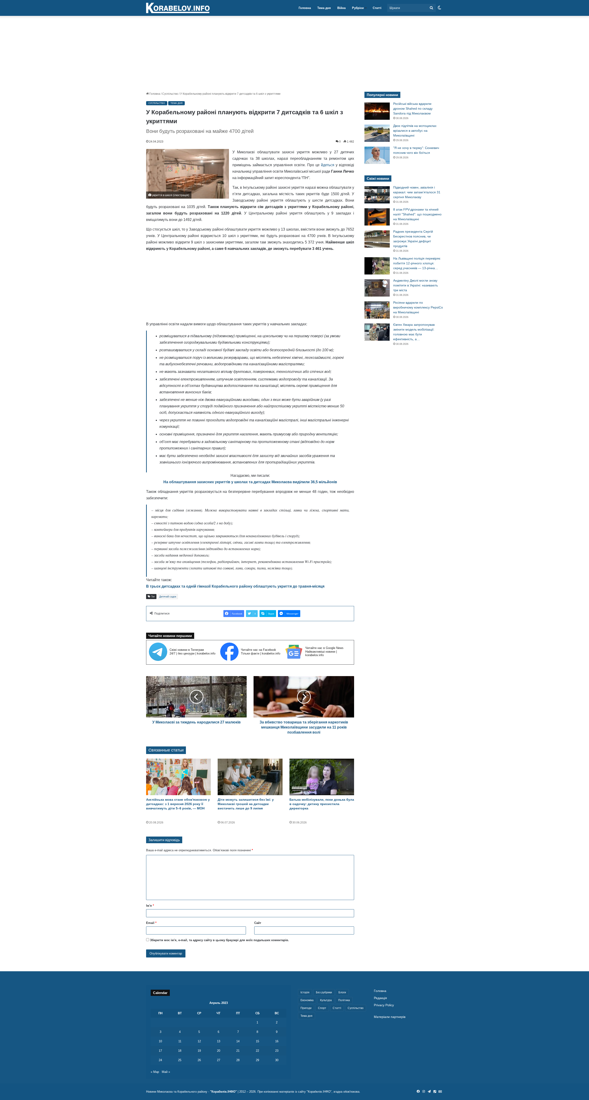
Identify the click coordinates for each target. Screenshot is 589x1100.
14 (238, 1041)
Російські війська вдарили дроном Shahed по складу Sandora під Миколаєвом (413, 108)
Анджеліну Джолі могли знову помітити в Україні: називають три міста (415, 285)
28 (238, 1060)
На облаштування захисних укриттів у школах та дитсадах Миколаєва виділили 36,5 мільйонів (250, 482)
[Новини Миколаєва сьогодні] (178, 8)
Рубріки (358, 8)
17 (160, 1050)
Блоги (342, 992)
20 (218, 1050)
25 (179, 1060)
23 (276, 1050)
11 (179, 1041)
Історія (304, 992)
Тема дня (324, 8)
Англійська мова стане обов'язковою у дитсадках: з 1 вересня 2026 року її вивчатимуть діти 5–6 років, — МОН (178, 804)
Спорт (322, 1008)
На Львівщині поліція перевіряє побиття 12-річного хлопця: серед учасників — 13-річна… (416, 263)
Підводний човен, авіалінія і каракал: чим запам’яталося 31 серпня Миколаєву (416, 192)
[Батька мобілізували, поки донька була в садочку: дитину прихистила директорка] (321, 777)
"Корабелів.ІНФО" (223, 1091)
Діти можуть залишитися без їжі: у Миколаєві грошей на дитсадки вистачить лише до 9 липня (246, 804)
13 (218, 1041)
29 (257, 1060)
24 (160, 1060)
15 (257, 1041)
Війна (341, 8)
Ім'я (150, 905)
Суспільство (170, 93)
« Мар (155, 1072)
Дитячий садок (167, 596)
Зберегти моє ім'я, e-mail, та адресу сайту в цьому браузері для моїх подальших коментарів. (219, 940)
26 (199, 1060)
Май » (166, 1072)
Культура (326, 1000)
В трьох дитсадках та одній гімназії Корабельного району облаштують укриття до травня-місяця (235, 586)
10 (160, 1041)
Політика (344, 1000)
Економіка (307, 1000)
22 (257, 1050)
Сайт (257, 923)
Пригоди (306, 1008)
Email (151, 923)
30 (276, 1060)
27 (218, 1060)
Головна (305, 8)
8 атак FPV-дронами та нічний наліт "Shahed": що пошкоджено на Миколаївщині (417, 214)
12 (199, 1041)
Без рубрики (324, 992)
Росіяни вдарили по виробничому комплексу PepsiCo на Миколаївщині (418, 307)
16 (276, 1041)
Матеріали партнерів (389, 1017)
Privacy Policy (384, 1005)
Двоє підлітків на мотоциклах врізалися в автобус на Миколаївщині (414, 130)
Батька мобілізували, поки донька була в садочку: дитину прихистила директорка (321, 804)
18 (179, 1050)
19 (199, 1050)
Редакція (380, 998)
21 (238, 1050)
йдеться (327, 165)
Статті (377, 8)
